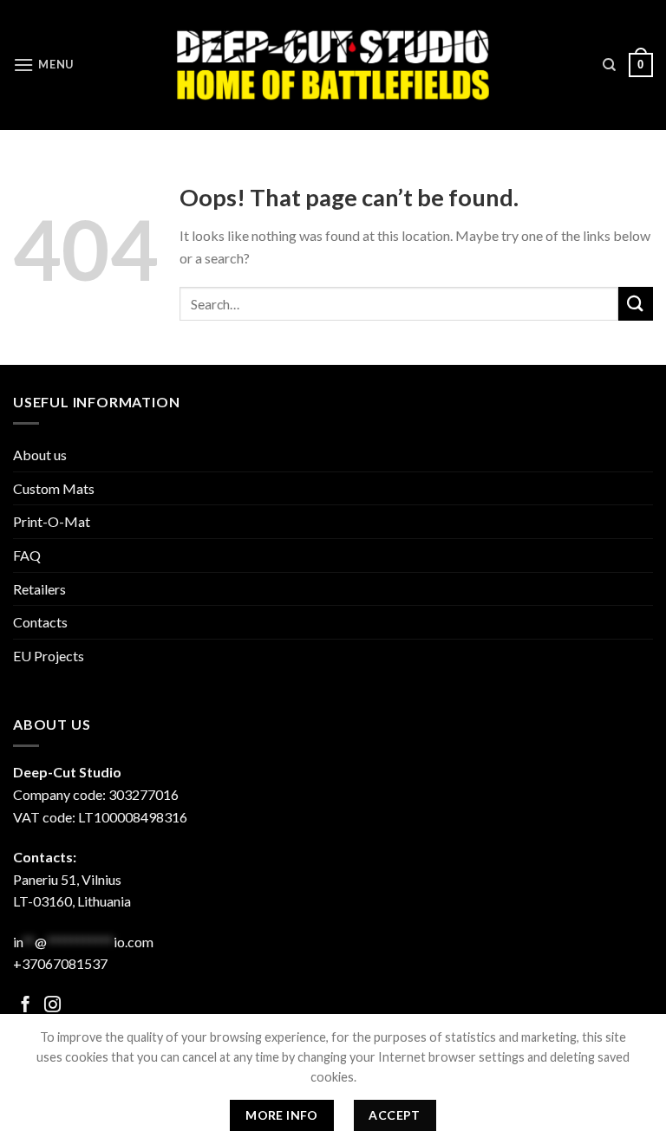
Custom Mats (54, 488)
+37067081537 (60, 963)
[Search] (609, 65)
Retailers (39, 589)
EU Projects (48, 655)
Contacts (40, 622)
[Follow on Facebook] (25, 1006)
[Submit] (635, 304)
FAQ (27, 555)
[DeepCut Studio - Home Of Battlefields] (333, 64)
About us (40, 454)
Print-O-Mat (51, 521)
